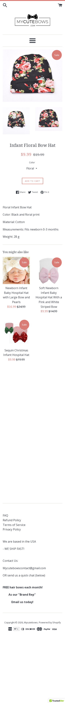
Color (32, 162)
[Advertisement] (32, 400)
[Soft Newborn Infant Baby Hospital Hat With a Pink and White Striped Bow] (48, 270)
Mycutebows (31, 622)
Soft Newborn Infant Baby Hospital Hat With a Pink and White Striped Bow (49, 297)
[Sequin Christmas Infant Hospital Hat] (16, 332)
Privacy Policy (12, 529)
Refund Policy (12, 520)
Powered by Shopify (50, 622)
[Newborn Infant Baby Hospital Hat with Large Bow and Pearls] (16, 270)
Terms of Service (14, 525)
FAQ (5, 515)
